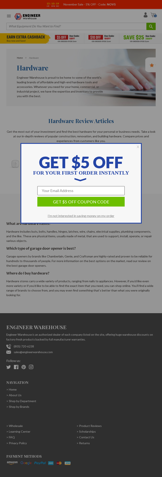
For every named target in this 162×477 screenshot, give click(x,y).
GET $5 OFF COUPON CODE (81, 201)
